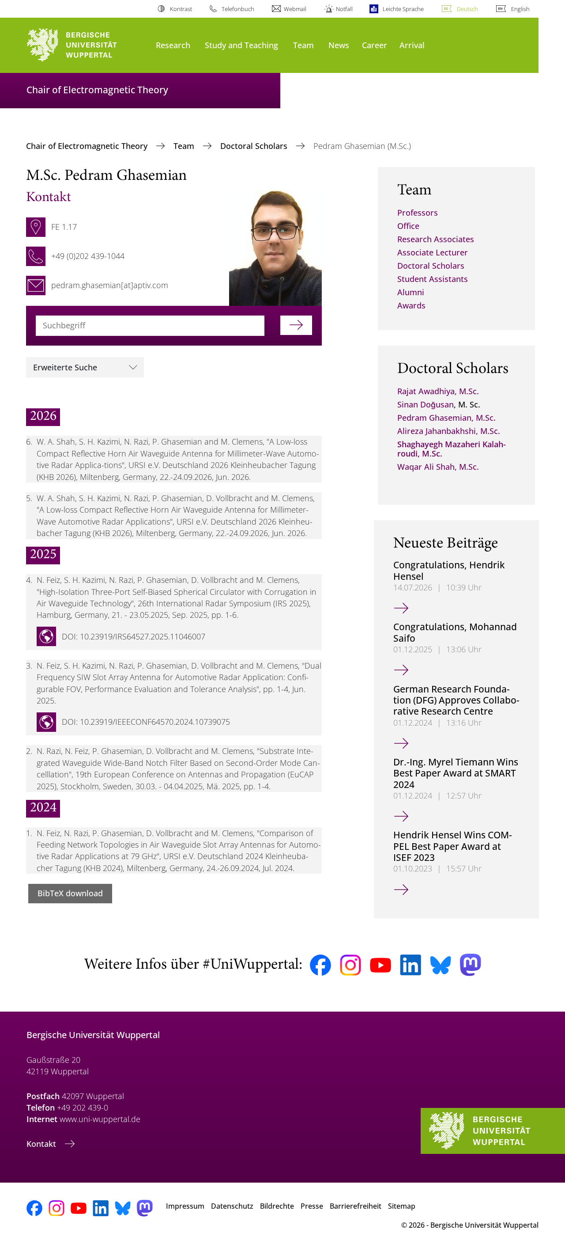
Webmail (295, 9)
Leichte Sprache (403, 9)
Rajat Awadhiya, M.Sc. (438, 391)
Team (303, 44)
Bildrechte (277, 1206)
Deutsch (467, 9)
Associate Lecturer (432, 252)
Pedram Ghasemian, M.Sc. (446, 417)
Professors (417, 212)
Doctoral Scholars (255, 146)
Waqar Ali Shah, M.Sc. (438, 466)
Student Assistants (432, 279)
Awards (411, 305)
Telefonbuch (238, 9)
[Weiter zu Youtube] (380, 965)
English (520, 9)
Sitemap (401, 1206)
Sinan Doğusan (425, 404)
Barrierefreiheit (355, 1206)
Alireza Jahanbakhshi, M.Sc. (448, 431)
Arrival (412, 44)
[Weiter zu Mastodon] (470, 965)
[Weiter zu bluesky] (440, 965)
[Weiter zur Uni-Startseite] (86, 45)
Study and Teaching (241, 44)
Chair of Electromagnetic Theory (88, 146)
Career (374, 44)
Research (173, 44)
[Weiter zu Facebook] (320, 965)
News (338, 44)
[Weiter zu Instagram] (350, 965)
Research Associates (435, 239)
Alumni (410, 292)
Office (408, 226)
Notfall (344, 9)
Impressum (185, 1206)
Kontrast (181, 9)
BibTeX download (70, 893)
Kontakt (42, 1143)
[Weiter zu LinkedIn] (410, 965)
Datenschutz (232, 1206)
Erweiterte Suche (65, 367)
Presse (312, 1206)
